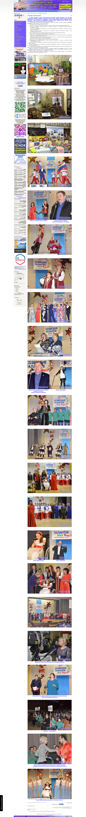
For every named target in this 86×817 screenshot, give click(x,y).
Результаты (16, 293)
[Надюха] (29, 811)
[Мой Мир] (22, 86)
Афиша (25, 169)
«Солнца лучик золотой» (22, 230)
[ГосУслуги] (20, 265)
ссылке (22, 92)
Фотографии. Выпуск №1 (22, 197)
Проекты (16, 27)
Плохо (17, 290)
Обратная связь (18, 43)
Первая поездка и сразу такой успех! (22, 214)
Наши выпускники (18, 24)
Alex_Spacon (39, 802)
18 (20, 277)
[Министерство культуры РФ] (20, 240)
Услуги (16, 31)
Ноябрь (34, 13)
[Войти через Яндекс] (21, 15)
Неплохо (17, 289)
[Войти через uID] (15, 15)
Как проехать (17, 42)
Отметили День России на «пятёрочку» (22, 227)
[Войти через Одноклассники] (19, 17)
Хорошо (17, 288)
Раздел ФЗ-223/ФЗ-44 (19, 36)
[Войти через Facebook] (19, 15)
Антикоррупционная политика (20, 37)
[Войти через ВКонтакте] (17, 15)
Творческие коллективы (19, 21)
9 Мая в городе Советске (22, 232)
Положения (17, 33)
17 (19, 277)
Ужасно (17, 291)
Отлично (17, 287)
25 (20, 278)
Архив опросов (21, 293)
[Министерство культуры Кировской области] (20, 243)
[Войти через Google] (23, 15)
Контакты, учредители (19, 46)
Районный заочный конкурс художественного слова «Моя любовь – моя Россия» (22, 222)
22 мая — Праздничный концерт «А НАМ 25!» (22, 210)
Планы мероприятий (18, 28)
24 (19, 278)
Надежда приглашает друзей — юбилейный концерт (23, 202)
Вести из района (18, 30)
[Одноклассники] (18, 86)
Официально (17, 34)
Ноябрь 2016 (19, 273)
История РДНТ (17, 40)
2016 (31, 13)
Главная (28, 13)
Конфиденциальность (19, 39)
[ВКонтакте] (20, 86)
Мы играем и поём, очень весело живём (22, 206)
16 (17, 277)
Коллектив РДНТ (18, 23)
